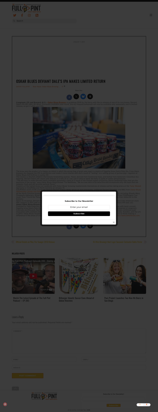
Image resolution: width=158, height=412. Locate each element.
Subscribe (78, 214)
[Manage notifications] (5, 404)
